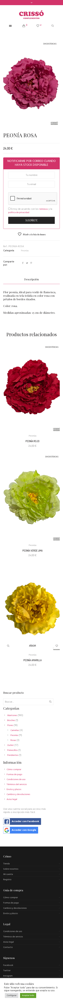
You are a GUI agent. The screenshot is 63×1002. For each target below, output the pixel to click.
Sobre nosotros (10, 869)
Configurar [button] (11, 995)
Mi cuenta (8, 874)
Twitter (6, 970)
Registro (7, 879)
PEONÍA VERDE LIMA (32, 550)
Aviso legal (12, 799)
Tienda (6, 864)
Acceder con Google (24, 830)
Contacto (8, 947)
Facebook (8, 965)
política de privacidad (18, 212)
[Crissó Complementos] (31, 14)
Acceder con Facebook (25, 821)
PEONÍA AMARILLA (32, 660)
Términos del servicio (17, 784)
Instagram (8, 976)
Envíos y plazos (14, 789)
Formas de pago (14, 774)
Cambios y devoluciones (18, 794)
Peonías (25, 251)
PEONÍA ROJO (32, 441)
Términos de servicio (13, 937)
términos (43, 209)
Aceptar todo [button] (28, 995)
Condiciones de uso (16, 779)
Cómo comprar (14, 769)
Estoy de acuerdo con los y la (30, 210)
